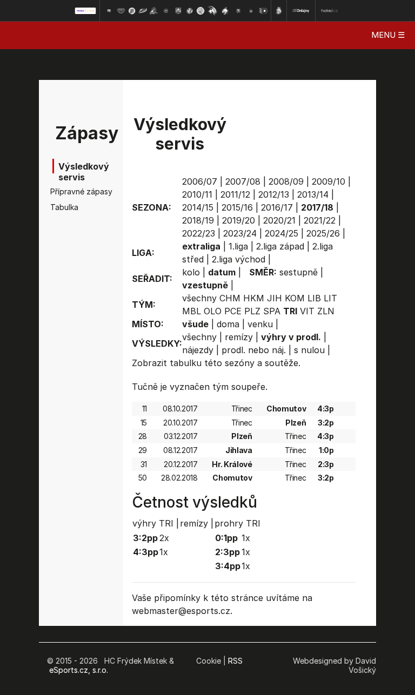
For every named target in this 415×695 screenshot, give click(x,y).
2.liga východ (238, 259)
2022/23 (198, 233)
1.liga (238, 246)
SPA (271, 311)
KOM (295, 298)
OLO (213, 311)
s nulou (309, 350)
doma (228, 324)
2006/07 (199, 181)
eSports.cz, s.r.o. (78, 669)
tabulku (186, 362)
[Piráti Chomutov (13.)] (251, 11)
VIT (307, 311)
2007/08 (242, 181)
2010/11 (197, 194)
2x (164, 537)
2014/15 (197, 207)
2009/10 (328, 181)
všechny (199, 298)
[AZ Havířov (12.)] (238, 11)
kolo (191, 272)
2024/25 (281, 233)
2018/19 (198, 220)
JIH (274, 298)
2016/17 (277, 207)
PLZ (252, 311)
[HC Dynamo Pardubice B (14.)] (263, 11)
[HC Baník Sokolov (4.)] (142, 11)
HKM (253, 298)
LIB (314, 298)
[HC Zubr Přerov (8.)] (189, 11)
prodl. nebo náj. (254, 350)
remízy (239, 337)
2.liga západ (280, 246)
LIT (330, 298)
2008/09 (286, 181)
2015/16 (237, 207)
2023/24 (240, 233)
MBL (191, 311)
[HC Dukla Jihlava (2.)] (121, 11)
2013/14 (313, 194)
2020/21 (279, 220)
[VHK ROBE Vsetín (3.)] (131, 11)
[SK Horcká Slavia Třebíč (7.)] (178, 11)
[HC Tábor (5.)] (153, 11)
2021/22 (320, 220)
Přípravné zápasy (67, 191)
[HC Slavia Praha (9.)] (200, 11)
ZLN (325, 311)
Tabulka (64, 207)
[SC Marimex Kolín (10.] (212, 11)
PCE (233, 311)
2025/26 (323, 233)
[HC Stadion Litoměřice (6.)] (165, 11)
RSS (235, 660)
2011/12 (235, 194)
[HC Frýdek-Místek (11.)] (225, 11)
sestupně (298, 272)
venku (260, 324)
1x (163, 551)
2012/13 (273, 194)
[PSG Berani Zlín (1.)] (108, 11)
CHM (229, 298)
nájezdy (197, 350)
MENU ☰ (388, 35)
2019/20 (238, 220)
